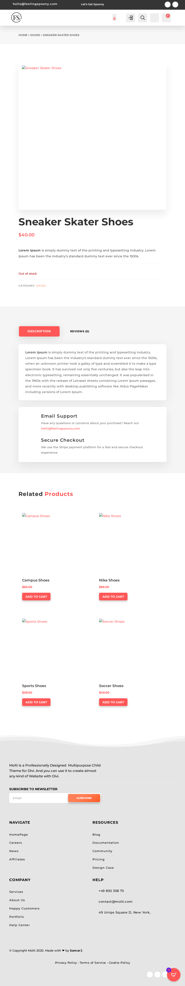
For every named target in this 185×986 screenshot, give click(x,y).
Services (16, 891)
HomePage (18, 834)
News (14, 851)
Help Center (19, 925)
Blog (96, 834)
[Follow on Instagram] (175, 4)
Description (39, 331)
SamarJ (76, 950)
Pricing (98, 859)
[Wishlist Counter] (154, 17)
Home (22, 35)
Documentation (105, 842)
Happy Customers (24, 908)
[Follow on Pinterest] (168, 4)
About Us (17, 900)
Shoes (35, 35)
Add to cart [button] (36, 596)
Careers (15, 842)
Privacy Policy (66, 962)
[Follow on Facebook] (150, 974)
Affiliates (17, 859)
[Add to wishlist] (15, 54)
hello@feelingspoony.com (35, 4)
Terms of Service (93, 962)
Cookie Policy (119, 962)
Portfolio (16, 916)
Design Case (103, 867)
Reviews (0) (79, 331)
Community (102, 851)
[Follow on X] (157, 974)
